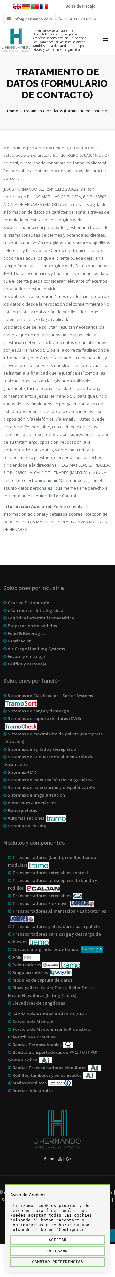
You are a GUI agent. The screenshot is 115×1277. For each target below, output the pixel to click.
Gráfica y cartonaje (27, 664)
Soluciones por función (32, 681)
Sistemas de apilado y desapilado (41, 749)
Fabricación (19, 641)
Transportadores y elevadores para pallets (56, 926)
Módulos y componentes (34, 843)
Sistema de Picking (26, 826)
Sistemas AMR (21, 772)
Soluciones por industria (33, 588)
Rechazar (57, 1251)
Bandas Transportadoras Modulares (49, 1067)
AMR (17, 957)
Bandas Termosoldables (37, 1044)
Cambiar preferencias (57, 1261)
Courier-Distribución (28, 602)
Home (12, 111)
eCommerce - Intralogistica (35, 610)
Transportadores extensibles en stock (50, 873)
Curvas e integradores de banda (45, 949)
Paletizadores (26, 965)
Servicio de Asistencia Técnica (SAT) (49, 1014)
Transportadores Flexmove (40, 903)
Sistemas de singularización (36, 795)
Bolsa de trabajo (81, 6)
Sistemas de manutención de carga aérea (50, 780)
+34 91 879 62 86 (80, 19)
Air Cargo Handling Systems (36, 648)
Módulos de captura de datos (42, 980)
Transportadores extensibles (41, 896)
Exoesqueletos (22, 810)
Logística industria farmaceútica (40, 618)
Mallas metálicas (29, 1083)
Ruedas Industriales (32, 1090)
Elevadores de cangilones (38, 1003)
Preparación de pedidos (32, 625)
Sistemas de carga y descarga (38, 711)
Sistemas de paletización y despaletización (51, 787)
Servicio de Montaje (32, 1021)
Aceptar (57, 1239)
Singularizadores (30, 972)
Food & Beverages (26, 633)
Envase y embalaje (26, 656)
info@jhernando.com (33, 19)
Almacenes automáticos (31, 803)
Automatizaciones (25, 818)
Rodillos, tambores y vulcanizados (46, 1075)
